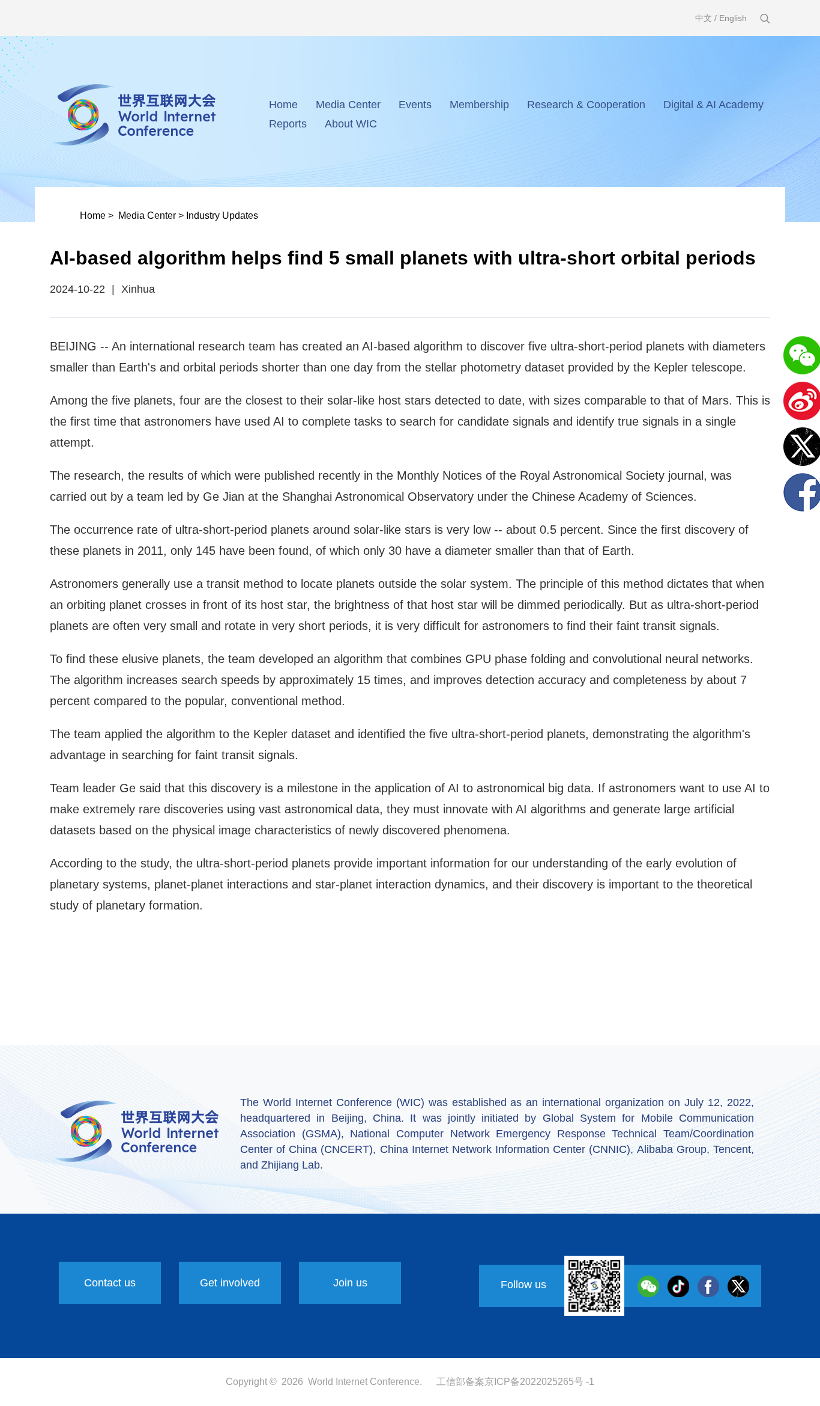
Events (415, 105)
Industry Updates (222, 215)
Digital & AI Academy (713, 105)
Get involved (230, 1283)
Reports (288, 124)
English (733, 18)
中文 (703, 18)
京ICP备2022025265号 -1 (539, 1382)
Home (283, 105)
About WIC (351, 124)
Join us (350, 1283)
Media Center (348, 105)
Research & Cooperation (586, 105)
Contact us (110, 1283)
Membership (479, 105)
